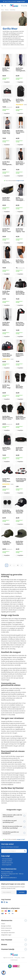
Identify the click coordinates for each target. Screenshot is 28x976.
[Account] (24, 5)
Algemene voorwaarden (8, 957)
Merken (7, 9)
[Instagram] (4, 902)
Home (2, 9)
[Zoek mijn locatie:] (20, 5)
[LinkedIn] (7, 902)
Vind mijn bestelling (7, 859)
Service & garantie (6, 864)
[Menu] (2, 5)
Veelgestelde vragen (6, 935)
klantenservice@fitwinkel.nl (10, 877)
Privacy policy (17, 957)
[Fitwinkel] (14, 954)
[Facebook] (2, 902)
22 (17, 565)
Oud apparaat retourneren (8, 932)
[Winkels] (22, 5)
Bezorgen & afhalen (7, 861)
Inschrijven (21, 892)
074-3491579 (6, 875)
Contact (3, 923)
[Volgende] (21, 565)
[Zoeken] (5, 6)
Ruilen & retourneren (7, 862)
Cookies (23, 957)
